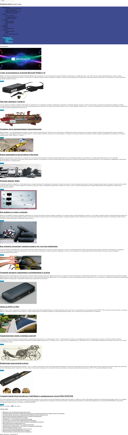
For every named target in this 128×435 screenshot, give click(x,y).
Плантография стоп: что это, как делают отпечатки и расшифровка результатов (23, 422)
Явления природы (10, 31)
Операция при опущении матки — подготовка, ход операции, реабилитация (22, 426)
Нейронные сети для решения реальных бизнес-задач (16, 412)
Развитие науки (6, 4)
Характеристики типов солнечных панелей (18, 336)
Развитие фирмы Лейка (10, 181)
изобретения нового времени (12, 11)
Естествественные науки (11, 33)
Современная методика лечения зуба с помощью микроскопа (18, 424)
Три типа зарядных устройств (12, 102)
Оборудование (9, 42)
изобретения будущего (11, 10)
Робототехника (9, 39)
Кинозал (7, 36)
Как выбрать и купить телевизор (13, 212)
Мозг (6, 24)
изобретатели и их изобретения (13, 8)
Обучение (5, 25)
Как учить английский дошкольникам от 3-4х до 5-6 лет (17, 429)
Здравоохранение (9, 21)
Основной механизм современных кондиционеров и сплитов (25, 273)
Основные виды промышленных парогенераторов (20, 129)
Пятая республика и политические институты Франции (17, 431)
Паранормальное (9, 28)
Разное (4, 35)
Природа (5, 29)
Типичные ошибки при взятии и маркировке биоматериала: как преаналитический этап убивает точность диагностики (33, 413)
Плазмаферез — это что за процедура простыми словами (17, 419)
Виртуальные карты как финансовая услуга (14, 423)
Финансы (5, 43)
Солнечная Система (10, 18)
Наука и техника (7, 38)
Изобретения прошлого (11, 12)
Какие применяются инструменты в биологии (19, 155)
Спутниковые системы (11, 17)
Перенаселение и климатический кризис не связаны (16, 430)
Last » (18, 406)
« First (7, 406)
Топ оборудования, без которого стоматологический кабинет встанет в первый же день (25, 415)
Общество (5, 26)
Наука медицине (9, 22)
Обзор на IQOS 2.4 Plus (9, 307)
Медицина (5, 19)
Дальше (2, 81)
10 (15, 406)
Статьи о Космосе (9, 15)
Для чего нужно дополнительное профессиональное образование (19, 420)
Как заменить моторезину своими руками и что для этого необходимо (29, 246)
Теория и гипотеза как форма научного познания (15, 417)
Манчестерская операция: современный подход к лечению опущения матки (22, 416)
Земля (6, 32)
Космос (4, 14)
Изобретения (6, 7)
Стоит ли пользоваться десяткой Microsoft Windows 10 (22, 73)
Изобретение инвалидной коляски (14, 363)
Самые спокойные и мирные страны (12, 427)
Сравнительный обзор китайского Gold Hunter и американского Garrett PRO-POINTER (36, 396)
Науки (7, 40)
